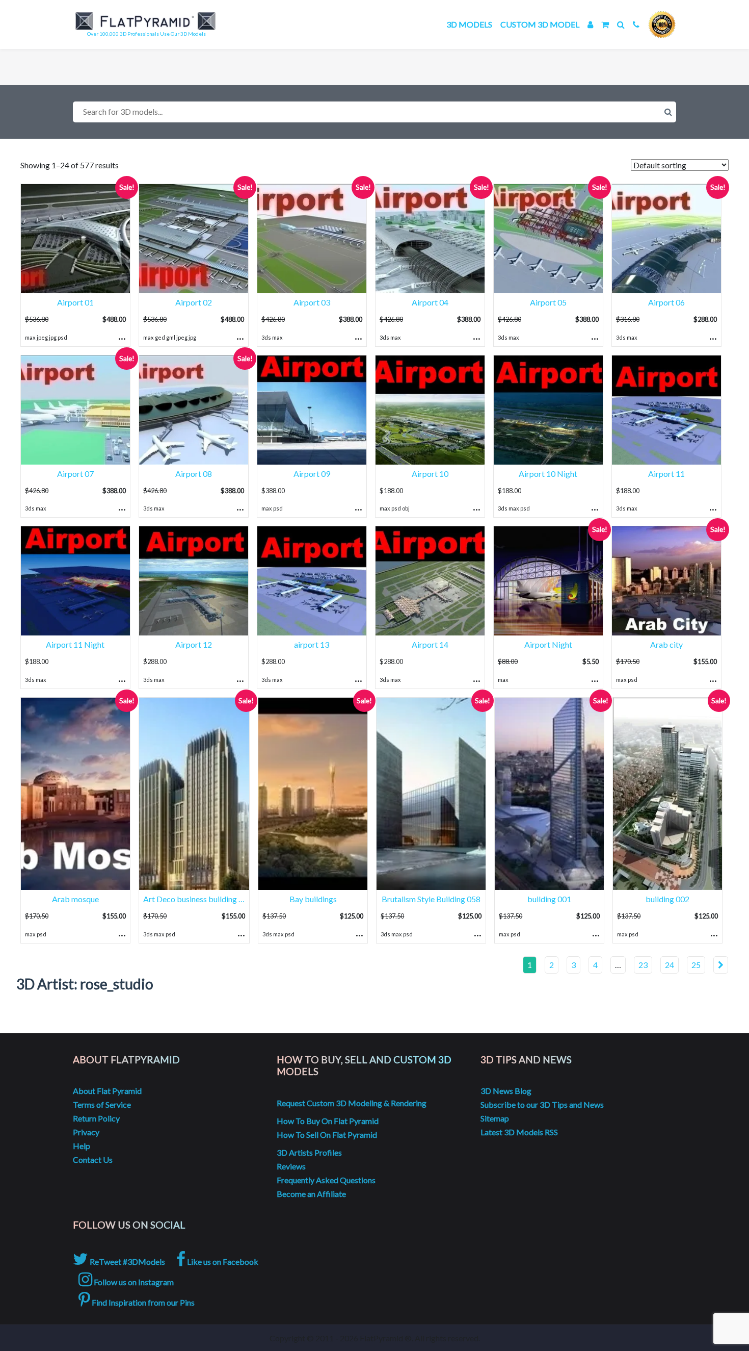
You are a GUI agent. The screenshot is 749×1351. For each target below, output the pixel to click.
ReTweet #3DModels (126, 1261)
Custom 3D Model (539, 24)
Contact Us (93, 1159)
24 (669, 965)
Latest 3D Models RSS (519, 1132)
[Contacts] (636, 24)
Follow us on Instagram (133, 1282)
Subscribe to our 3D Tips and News (542, 1104)
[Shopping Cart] (605, 24)
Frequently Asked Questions (326, 1180)
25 (696, 965)
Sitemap (494, 1118)
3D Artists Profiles (309, 1152)
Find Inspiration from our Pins (142, 1302)
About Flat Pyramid (107, 1090)
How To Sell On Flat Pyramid (327, 1134)
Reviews (291, 1166)
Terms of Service (102, 1104)
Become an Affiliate (311, 1194)
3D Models (469, 24)
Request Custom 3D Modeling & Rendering (351, 1103)
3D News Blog (505, 1090)
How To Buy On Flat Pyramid (328, 1121)
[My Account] (590, 24)
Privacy (86, 1132)
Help (81, 1146)
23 (643, 965)
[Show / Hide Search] (621, 24)
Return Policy (96, 1118)
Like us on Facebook (221, 1261)
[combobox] (374, 111)
